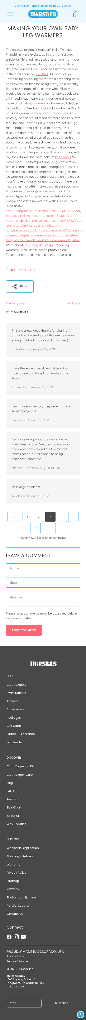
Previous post (15, 303)
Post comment (24, 630)
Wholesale (14, 742)
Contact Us (15, 914)
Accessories (15, 709)
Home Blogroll (24, 270)
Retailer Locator (18, 905)
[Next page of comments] (49, 528)
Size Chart (14, 807)
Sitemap (13, 881)
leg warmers (37, 103)
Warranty (13, 864)
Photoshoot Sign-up (21, 897)
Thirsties (42, 74)
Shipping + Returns (20, 856)
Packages (14, 718)
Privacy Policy (16, 872)
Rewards (13, 799)
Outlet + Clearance (21, 734)
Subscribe (61, 1003)
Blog (10, 783)
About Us (13, 816)
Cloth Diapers (16, 685)
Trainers (12, 701)
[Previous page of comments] (14, 517)
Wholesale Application (23, 848)
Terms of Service (17, 961)
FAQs (10, 791)
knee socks (63, 157)
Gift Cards (14, 726)
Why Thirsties (16, 824)
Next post (73, 303)
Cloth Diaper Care (20, 775)
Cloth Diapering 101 (20, 766)
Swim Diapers (16, 693)
